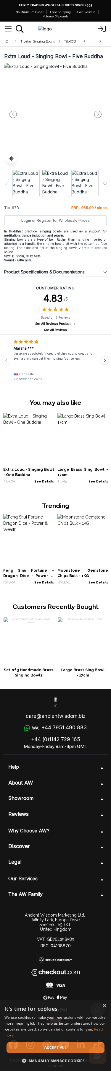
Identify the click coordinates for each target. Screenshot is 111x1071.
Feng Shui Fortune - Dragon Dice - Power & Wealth (28, 575)
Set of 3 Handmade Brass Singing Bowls (28, 672)
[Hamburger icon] (8, 29)
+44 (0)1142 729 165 (55, 739)
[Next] (100, 41)
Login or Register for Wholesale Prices (55, 220)
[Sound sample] (11, 158)
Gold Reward (86, 12)
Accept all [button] (55, 1047)
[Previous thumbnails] (6, 183)
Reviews (18, 814)
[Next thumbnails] (105, 183)
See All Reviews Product (53, 324)
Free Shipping (60, 12)
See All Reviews (55, 330)
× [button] (104, 1006)
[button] (55, 1060)
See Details (44, 481)
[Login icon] (102, 29)
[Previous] (85, 41)
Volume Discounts (55, 16)
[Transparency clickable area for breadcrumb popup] (38, 41)
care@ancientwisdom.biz (56, 716)
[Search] (20, 29)
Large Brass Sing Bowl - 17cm (82, 672)
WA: (59, 728)
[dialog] (55, 1035)
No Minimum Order (30, 12)
